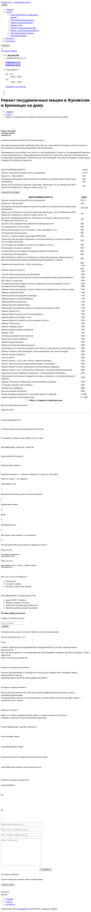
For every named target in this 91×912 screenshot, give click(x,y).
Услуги (9, 12)
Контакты (10, 41)
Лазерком (22, 908)
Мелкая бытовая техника (22, 33)
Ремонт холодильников (21, 22)
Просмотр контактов (16, 86)
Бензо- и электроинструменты (24, 30)
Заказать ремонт (8, 885)
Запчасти (10, 38)
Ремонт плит (16, 25)
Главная (9, 9)
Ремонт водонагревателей (23, 28)
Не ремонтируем (18, 35)
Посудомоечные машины (22, 20)
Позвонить (5, 46)
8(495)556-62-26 (13, 62)
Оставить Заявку (9, 51)
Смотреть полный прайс (10, 192)
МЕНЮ (4, 5)
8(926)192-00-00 (13, 65)
